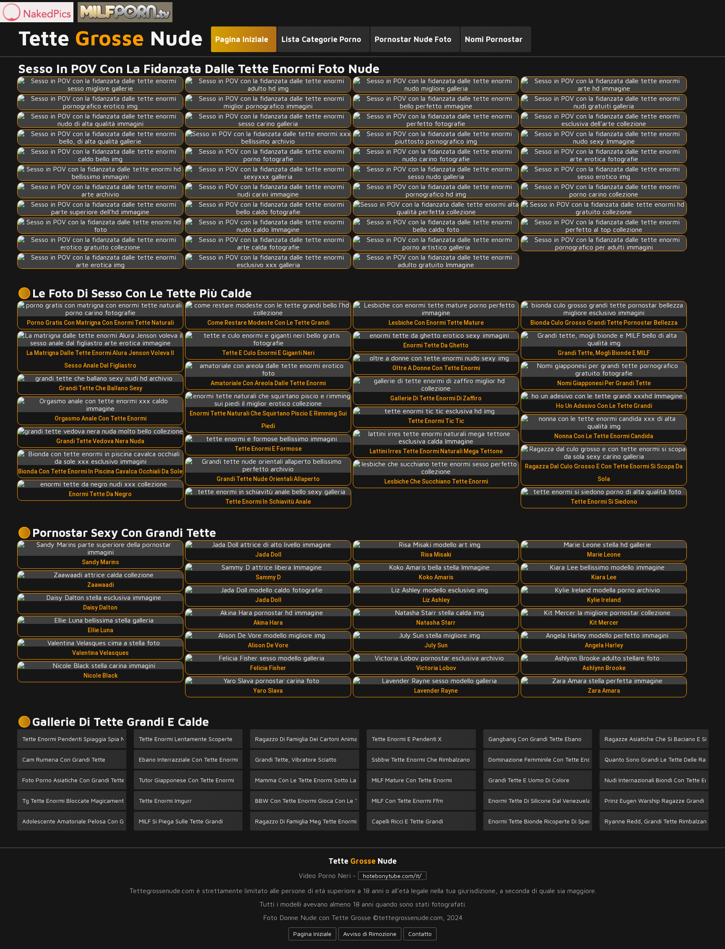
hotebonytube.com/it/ (392, 875)
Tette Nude (110, 38)
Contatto (420, 933)
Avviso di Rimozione (369, 933)
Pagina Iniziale (312, 933)
